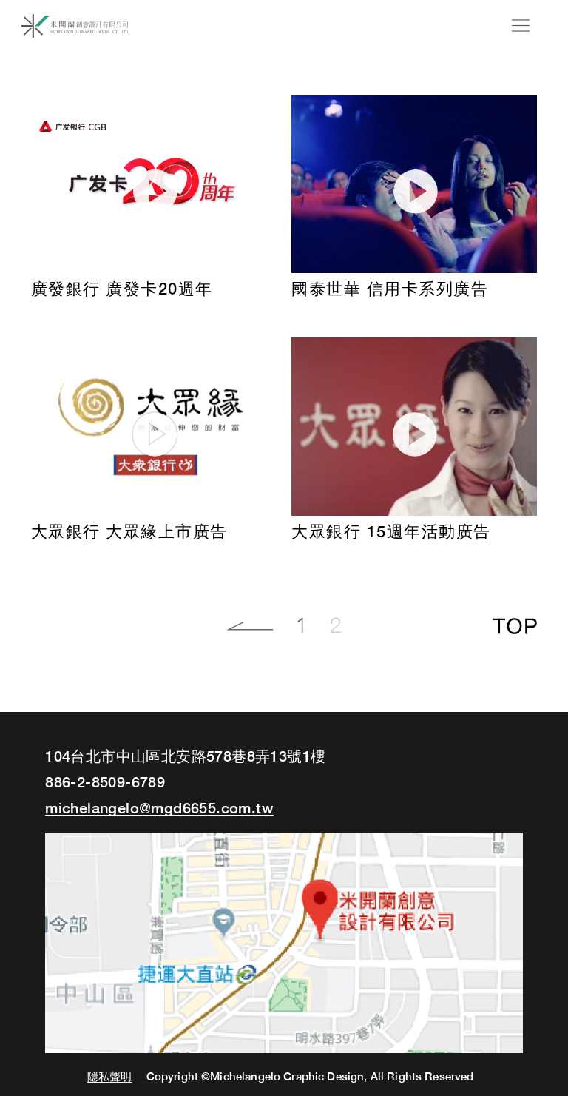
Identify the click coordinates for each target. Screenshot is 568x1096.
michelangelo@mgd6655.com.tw (159, 808)
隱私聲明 (109, 1077)
